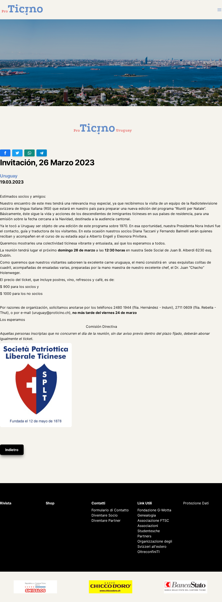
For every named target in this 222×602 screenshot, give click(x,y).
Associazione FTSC (153, 520)
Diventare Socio (104, 515)
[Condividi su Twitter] (17, 152)
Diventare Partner (106, 520)
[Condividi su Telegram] (41, 152)
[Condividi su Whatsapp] (29, 152)
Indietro (11, 450)
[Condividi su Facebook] (5, 152)
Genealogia (146, 515)
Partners (144, 536)
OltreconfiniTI (148, 552)
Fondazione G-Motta (154, 510)
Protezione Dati (196, 503)
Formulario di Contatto (110, 510)
